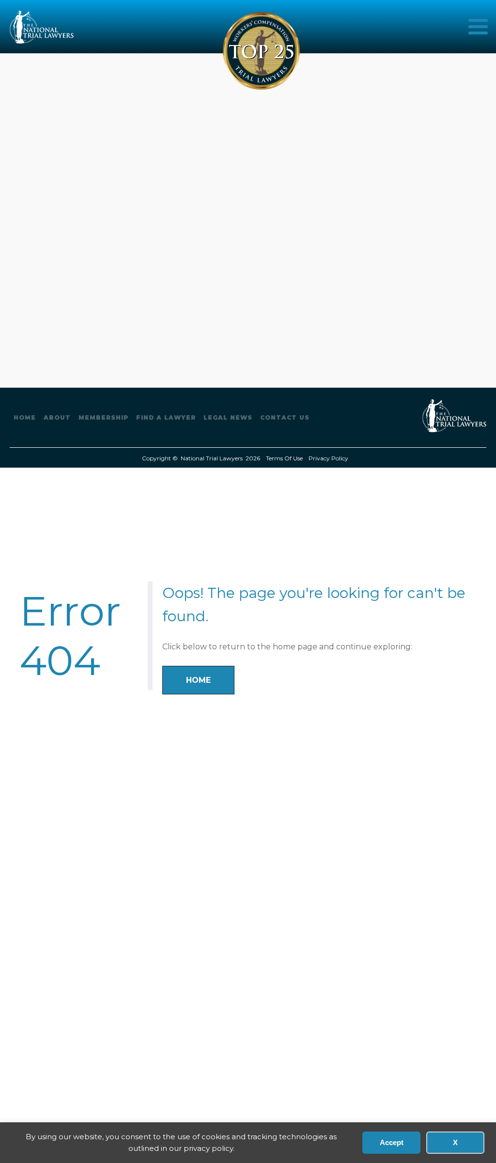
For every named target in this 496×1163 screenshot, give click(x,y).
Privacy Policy (328, 458)
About (57, 417)
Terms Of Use (284, 458)
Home (25, 417)
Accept (391, 1142)
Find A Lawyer (166, 417)
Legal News (227, 417)
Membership (103, 417)
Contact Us (285, 417)
